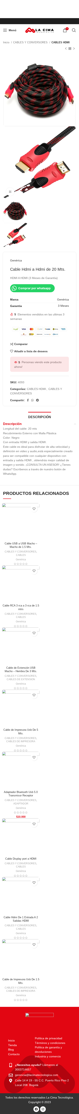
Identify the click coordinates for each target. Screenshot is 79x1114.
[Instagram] (43, 1109)
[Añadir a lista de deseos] (33, 508)
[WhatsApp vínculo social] (32, 400)
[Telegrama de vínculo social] (37, 400)
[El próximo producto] (74, 49)
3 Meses (63, 305)
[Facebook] (36, 1109)
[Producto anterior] (66, 49)
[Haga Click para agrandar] (10, 192)
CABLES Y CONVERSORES (30, 42)
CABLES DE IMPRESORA (20, 741)
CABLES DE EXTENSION (21, 679)
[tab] (39, 416)
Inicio (6, 42)
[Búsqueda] (74, 30)
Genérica (16, 260)
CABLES (21, 555)
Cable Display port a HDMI (20, 858)
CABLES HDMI (60, 42)
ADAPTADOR (20, 803)
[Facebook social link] (28, 400)
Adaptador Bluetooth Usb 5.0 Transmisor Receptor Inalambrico (21, 796)
